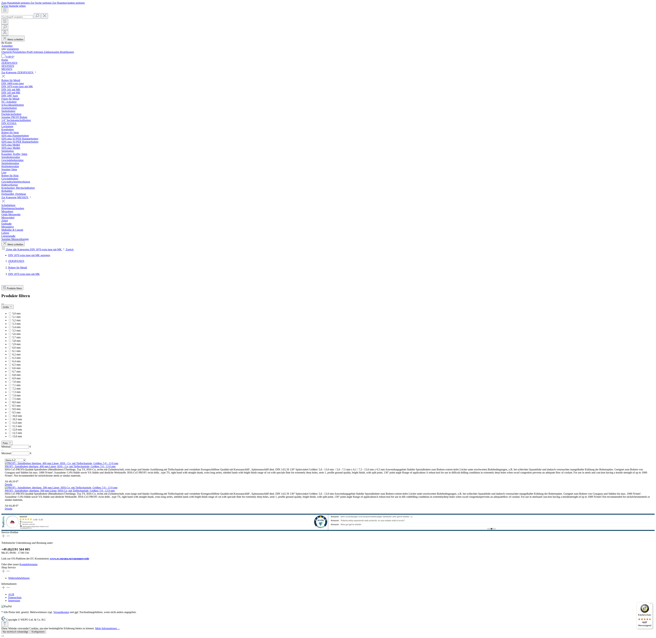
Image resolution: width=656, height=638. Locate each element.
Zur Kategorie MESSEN (15, 197)
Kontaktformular (28, 564)
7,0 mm (16, 381)
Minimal (16, 446)
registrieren (13, 48)
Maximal (16, 453)
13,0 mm (17, 436)
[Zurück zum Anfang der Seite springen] (4, 624)
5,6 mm (16, 333)
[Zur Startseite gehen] (13, 5)
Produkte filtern (14, 288)
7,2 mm (16, 388)
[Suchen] (37, 16)
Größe (6, 307)
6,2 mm (16, 354)
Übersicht (6, 52)
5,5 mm (16, 330)
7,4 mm (16, 395)
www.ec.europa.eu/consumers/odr (69, 558)
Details (8, 484)
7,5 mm (16, 398)
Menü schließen (15, 39)
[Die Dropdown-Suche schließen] (44, 16)
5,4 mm (16, 327)
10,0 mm (17, 415)
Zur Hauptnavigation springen (68, 2)
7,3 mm (16, 392)
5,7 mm (16, 337)
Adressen (38, 52)
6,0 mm (16, 347)
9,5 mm (16, 412)
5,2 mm (16, 320)
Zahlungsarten (52, 52)
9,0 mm (16, 409)
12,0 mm (17, 429)
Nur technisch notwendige (15, 631)
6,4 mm (16, 361)
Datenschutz (15, 597)
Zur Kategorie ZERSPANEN (17, 72)
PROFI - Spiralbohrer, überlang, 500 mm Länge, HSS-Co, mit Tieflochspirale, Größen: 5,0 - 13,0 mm (60, 490)
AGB (11, 594)
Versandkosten (61, 612)
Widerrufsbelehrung (19, 578)
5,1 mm (16, 316)
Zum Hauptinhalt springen (15, 2)
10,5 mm (17, 419)
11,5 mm (17, 426)
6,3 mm (16, 357)
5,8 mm (16, 340)
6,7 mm (16, 371)
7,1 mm (16, 385)
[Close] (2, 635)
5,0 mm (16, 313)
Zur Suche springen (41, 2)
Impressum (14, 600)
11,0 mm (17, 422)
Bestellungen (67, 52)
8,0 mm (16, 402)
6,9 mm (16, 378)
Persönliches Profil (22, 52)
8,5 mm (16, 405)
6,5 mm (16, 364)
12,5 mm (17, 432)
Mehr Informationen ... (107, 628)
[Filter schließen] (2, 303)
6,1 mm (16, 351)
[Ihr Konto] (4, 33)
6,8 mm (16, 374)
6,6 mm (16, 368)
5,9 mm (16, 344)
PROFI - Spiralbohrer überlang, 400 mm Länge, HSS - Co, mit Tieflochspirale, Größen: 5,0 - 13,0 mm (60, 466)
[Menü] (4, 10)
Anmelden (7, 45)
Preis (6, 443)
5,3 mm (16, 323)
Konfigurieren (38, 631)
